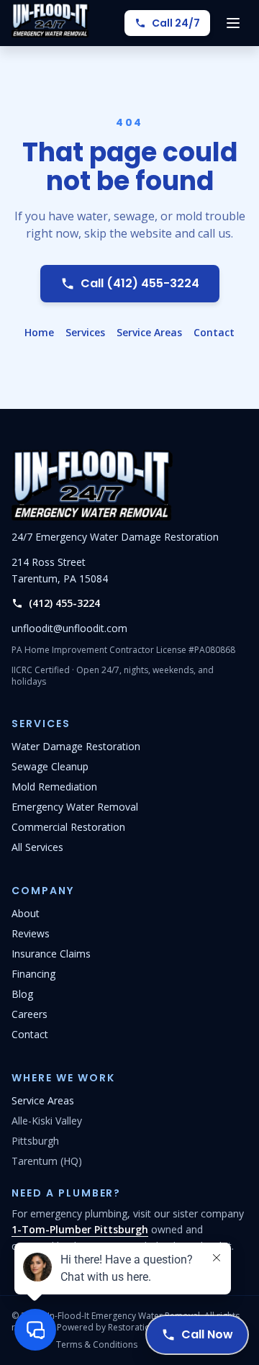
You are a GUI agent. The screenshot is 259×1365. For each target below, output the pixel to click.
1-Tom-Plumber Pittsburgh (80, 1229)
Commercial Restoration (68, 827)
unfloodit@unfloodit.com (69, 628)
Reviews (31, 933)
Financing (33, 974)
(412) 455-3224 (64, 603)
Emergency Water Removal (75, 807)
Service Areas (149, 332)
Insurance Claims (51, 953)
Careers (29, 1014)
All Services (37, 847)
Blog (22, 994)
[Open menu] (233, 23)
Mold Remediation (54, 786)
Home (39, 332)
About (26, 913)
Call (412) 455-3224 (140, 283)
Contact (214, 332)
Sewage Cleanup (50, 766)
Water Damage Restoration (76, 746)
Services (85, 332)
